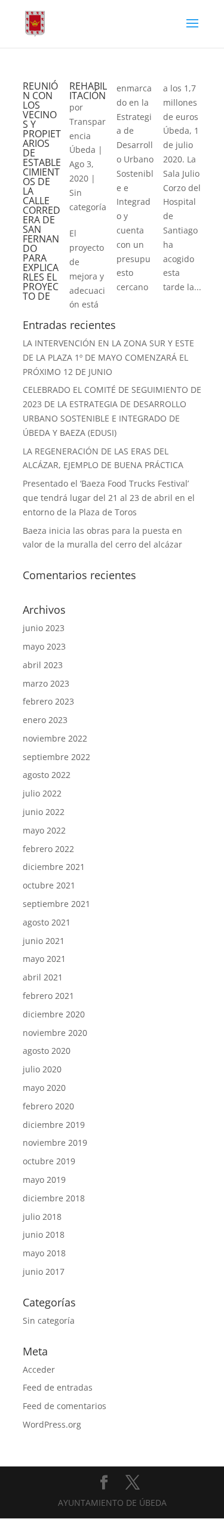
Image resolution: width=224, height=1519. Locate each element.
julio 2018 (42, 1216)
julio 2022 (42, 793)
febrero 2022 (48, 848)
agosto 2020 (46, 1050)
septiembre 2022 (56, 756)
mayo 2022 (44, 830)
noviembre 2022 (55, 738)
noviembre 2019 (55, 1142)
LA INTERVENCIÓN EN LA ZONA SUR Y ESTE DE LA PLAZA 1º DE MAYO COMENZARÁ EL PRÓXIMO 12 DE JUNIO (108, 357)
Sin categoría (49, 1320)
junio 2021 (44, 940)
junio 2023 (44, 628)
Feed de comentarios (64, 1406)
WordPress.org (52, 1424)
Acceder (39, 1369)
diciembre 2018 (54, 1198)
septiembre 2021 (56, 903)
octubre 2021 (49, 885)
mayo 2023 (44, 646)
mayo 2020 (44, 1087)
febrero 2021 (48, 995)
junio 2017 (44, 1271)
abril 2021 (43, 977)
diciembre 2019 (54, 1124)
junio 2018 (44, 1234)
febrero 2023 (48, 701)
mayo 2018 (44, 1253)
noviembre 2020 (55, 1032)
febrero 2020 (48, 1106)
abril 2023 (43, 665)
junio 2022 (44, 811)
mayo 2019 (44, 1179)
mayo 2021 (44, 958)
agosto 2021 (46, 922)
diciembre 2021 (54, 866)
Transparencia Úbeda (87, 136)
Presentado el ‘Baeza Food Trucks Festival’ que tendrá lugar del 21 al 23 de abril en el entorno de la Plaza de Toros (109, 498)
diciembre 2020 (54, 1014)
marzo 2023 (46, 683)
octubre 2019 (49, 1161)
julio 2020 (42, 1069)
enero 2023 (45, 719)
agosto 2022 (46, 774)
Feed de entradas (58, 1387)
